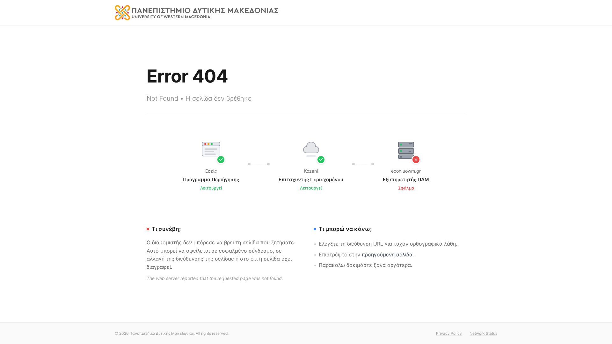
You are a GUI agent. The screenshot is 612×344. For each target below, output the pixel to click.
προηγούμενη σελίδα (387, 254)
